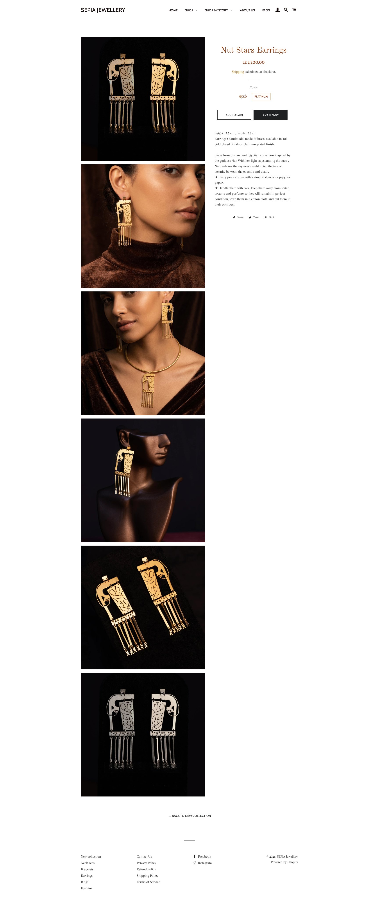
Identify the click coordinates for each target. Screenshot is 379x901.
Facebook (204, 856)
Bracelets (87, 869)
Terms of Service (148, 882)
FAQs (266, 10)
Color (253, 87)
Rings (84, 882)
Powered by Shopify (284, 862)
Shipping (238, 72)
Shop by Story (217, 10)
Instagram (204, 863)
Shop (189, 10)
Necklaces (88, 863)
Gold (243, 96)
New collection (91, 856)
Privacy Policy (146, 863)
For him (86, 888)
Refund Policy (146, 869)
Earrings (87, 876)
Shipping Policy (147, 876)
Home (173, 10)
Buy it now (271, 114)
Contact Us (144, 856)
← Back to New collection (189, 816)
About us (247, 10)
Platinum (261, 96)
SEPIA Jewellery (103, 10)
